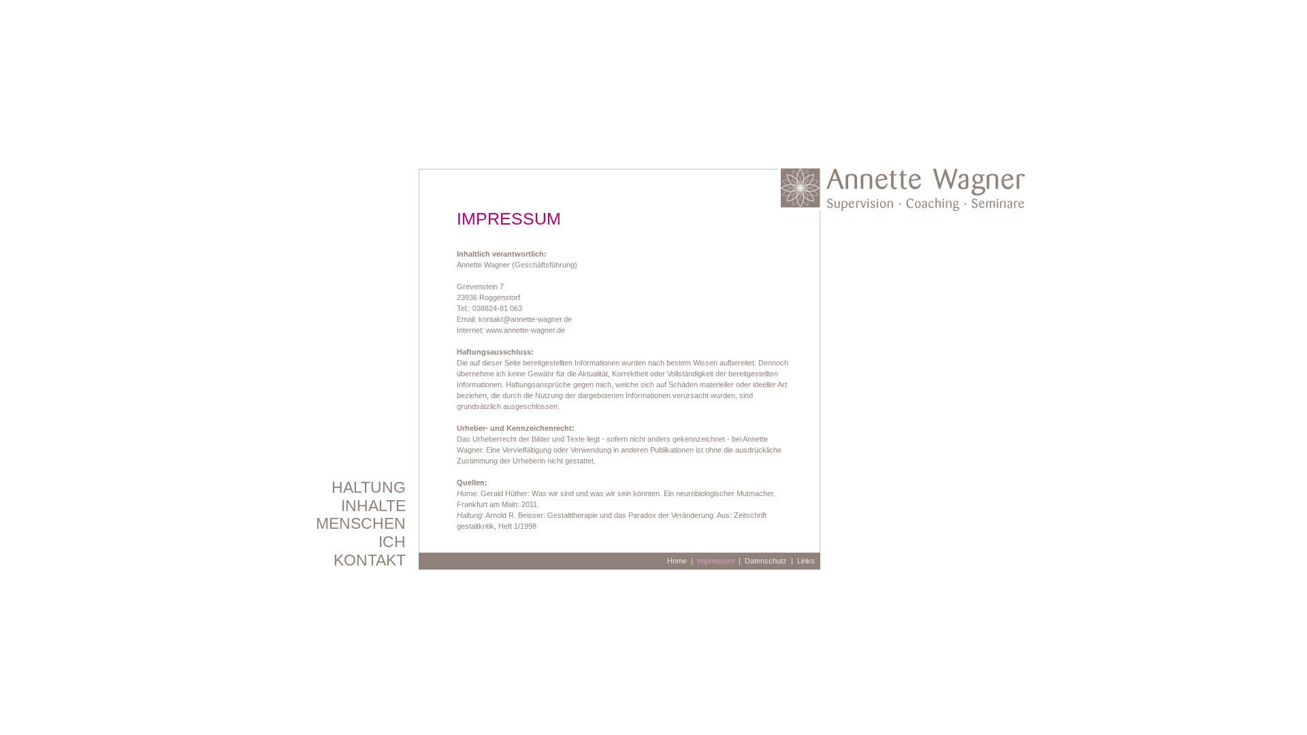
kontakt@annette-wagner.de (525, 319)
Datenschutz (766, 561)
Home (677, 561)
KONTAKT (370, 560)
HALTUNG (369, 487)
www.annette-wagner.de (525, 330)
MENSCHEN (361, 523)
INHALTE (373, 505)
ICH (392, 542)
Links (806, 561)
